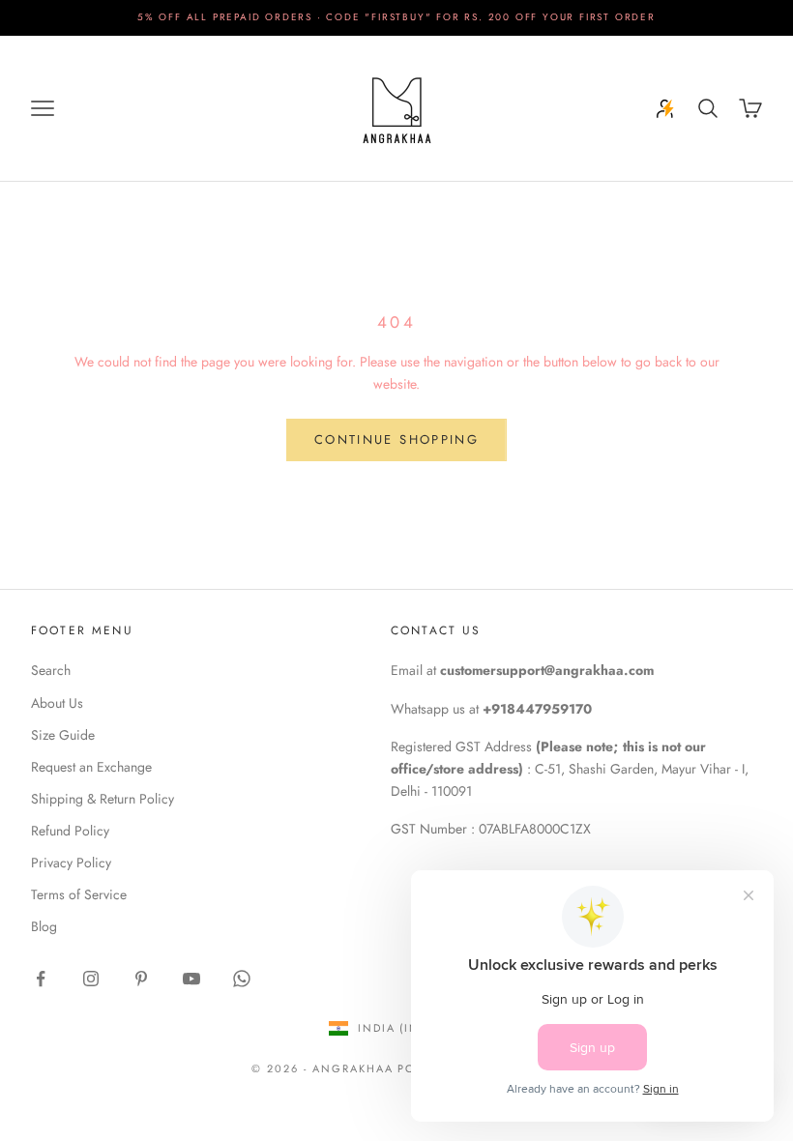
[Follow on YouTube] (191, 978)
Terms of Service (79, 894)
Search (51, 670)
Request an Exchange (91, 766)
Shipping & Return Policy (102, 798)
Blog (44, 926)
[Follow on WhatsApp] (241, 978)
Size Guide (63, 735)
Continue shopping (396, 439)
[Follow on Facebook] (40, 978)
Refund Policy (70, 830)
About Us (57, 703)
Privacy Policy (71, 862)
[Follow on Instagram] (91, 978)
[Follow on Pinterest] (141, 978)
